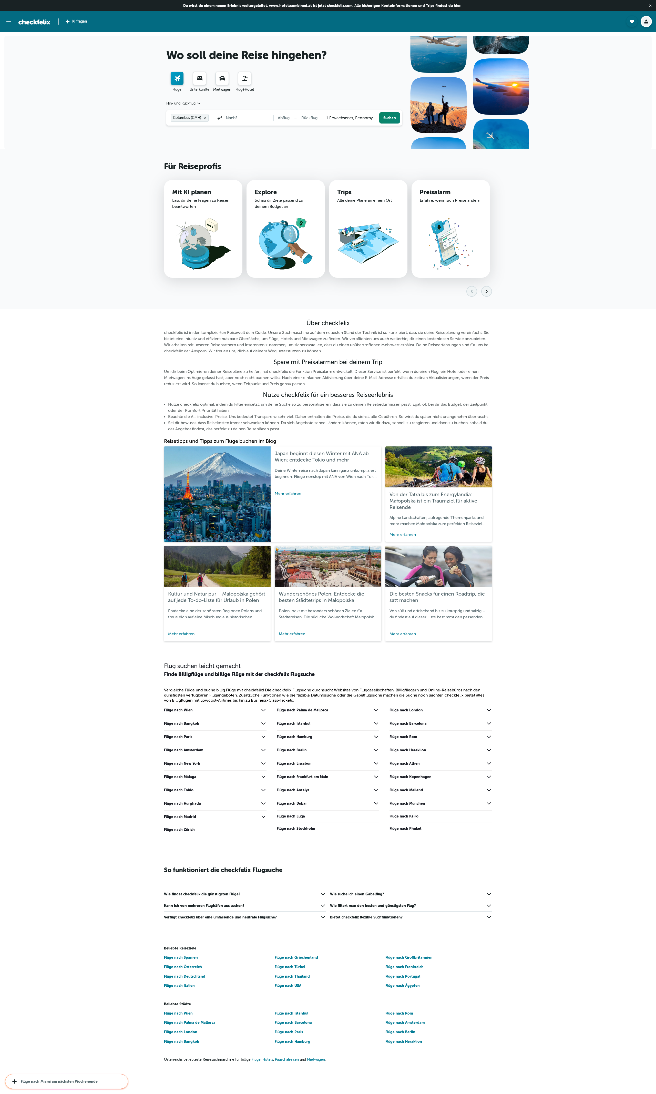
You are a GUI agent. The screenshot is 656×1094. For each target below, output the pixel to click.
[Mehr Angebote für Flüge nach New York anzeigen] (263, 763)
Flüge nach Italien (179, 986)
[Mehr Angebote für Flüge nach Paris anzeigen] (263, 737)
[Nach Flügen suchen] (177, 78)
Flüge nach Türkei (290, 967)
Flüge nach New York (182, 763)
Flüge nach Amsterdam (183, 750)
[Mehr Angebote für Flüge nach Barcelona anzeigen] (489, 723)
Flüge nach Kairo (403, 816)
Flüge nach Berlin (292, 750)
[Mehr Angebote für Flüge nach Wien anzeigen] (263, 710)
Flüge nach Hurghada (182, 803)
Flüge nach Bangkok (181, 723)
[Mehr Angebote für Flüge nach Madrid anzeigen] (263, 817)
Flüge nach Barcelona (408, 723)
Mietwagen (316, 1059)
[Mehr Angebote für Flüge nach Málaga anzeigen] (263, 777)
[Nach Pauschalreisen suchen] (244, 78)
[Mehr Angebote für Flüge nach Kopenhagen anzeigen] (489, 777)
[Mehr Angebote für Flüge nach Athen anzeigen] (489, 763)
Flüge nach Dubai (291, 803)
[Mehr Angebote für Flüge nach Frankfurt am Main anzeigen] (376, 777)
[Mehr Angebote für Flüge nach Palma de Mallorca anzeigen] (376, 710)
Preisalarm (435, 192)
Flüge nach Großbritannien (409, 957)
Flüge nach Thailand (292, 976)
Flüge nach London (406, 710)
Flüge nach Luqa (291, 816)
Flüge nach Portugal (402, 976)
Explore (266, 192)
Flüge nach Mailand (406, 790)
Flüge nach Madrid (180, 817)
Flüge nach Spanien (181, 957)
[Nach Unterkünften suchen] (199, 78)
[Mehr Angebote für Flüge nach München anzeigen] (489, 803)
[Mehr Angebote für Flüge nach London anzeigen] (489, 710)
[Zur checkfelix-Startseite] (34, 22)
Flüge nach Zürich (179, 829)
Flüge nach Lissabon (294, 763)
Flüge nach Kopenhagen (410, 777)
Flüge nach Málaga (180, 777)
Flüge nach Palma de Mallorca (302, 710)
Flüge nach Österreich (183, 967)
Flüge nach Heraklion (407, 750)
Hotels (267, 1059)
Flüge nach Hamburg (294, 737)
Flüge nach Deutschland (184, 976)
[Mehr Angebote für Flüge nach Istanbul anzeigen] (376, 723)
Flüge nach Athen (404, 763)
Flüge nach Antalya (293, 790)
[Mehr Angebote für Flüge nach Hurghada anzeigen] (263, 803)
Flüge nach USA (288, 986)
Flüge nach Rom (403, 737)
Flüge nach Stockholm (296, 828)
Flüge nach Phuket (405, 828)
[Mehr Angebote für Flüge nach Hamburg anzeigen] (376, 737)
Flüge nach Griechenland (296, 957)
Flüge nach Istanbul (293, 723)
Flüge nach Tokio (178, 790)
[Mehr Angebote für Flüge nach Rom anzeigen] (489, 737)
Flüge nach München (407, 803)
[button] (650, 5)
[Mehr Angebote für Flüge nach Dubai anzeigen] (376, 803)
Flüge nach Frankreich (404, 967)
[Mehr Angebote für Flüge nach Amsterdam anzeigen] (263, 750)
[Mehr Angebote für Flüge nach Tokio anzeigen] (263, 790)
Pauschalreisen (287, 1059)
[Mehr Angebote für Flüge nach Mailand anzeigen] (489, 790)
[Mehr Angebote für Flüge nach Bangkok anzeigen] (263, 723)
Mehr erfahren (288, 493)
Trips (344, 192)
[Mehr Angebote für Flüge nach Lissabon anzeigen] (376, 763)
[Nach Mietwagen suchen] (222, 78)
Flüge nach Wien (178, 710)
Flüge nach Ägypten (402, 986)
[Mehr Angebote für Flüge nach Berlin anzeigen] (376, 750)
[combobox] (183, 103)
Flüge (256, 1059)
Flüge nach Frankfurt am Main (302, 777)
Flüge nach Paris (178, 737)
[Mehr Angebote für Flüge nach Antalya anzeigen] (376, 790)
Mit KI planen (191, 192)
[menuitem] (177, 82)
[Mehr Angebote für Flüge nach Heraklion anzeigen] (489, 750)
